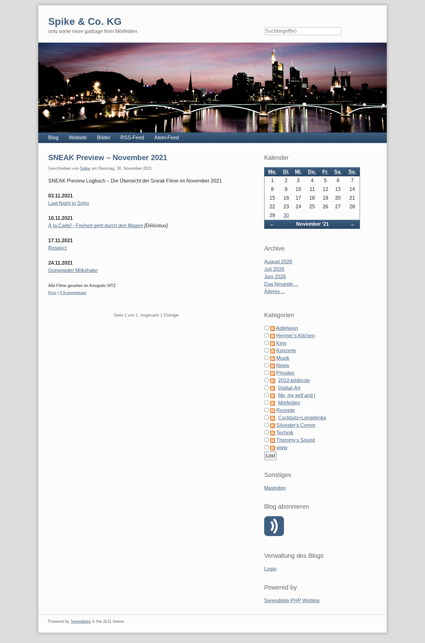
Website (78, 137)
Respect (57, 248)
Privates (285, 373)
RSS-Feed (132, 137)
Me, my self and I (296, 395)
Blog (53, 137)
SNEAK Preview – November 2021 (107, 157)
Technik (284, 432)
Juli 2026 (274, 269)
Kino (52, 292)
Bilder (103, 137)
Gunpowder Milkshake (73, 270)
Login (270, 568)
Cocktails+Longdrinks (302, 417)
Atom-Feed (166, 137)
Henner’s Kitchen (295, 335)
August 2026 (278, 261)
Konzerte (286, 350)
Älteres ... (274, 291)
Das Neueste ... (281, 284)
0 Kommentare (73, 292)
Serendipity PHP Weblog (292, 600)
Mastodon (275, 488)
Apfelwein (287, 328)
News (282, 365)
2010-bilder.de (294, 380)
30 (286, 215)
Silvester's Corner (295, 425)
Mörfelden (289, 402)
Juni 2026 (275, 276)
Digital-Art (289, 388)
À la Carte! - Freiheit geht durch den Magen (95, 225)
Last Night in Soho (68, 203)
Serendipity (81, 621)
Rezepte (285, 410)
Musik (282, 358)
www (281, 447)
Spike (85, 168)
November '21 (312, 224)
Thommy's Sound (295, 440)
